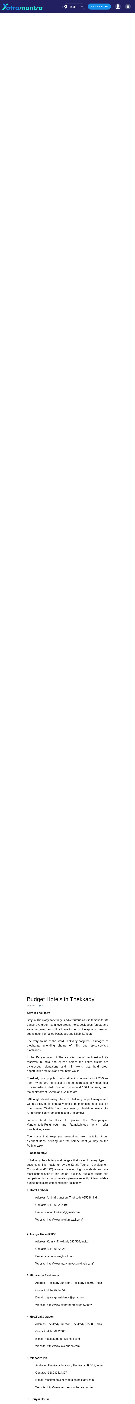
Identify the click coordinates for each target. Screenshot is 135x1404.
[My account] (118, 6)
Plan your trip (99, 6)
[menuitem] (73, 7)
